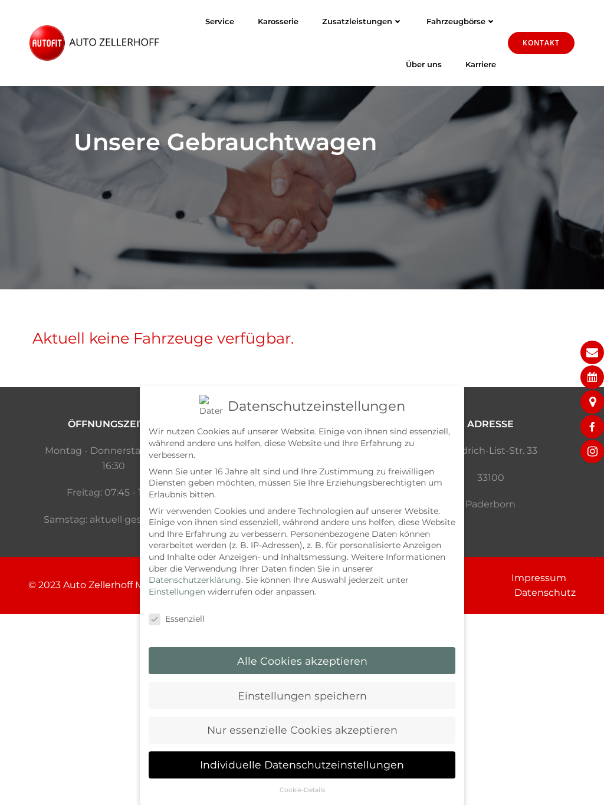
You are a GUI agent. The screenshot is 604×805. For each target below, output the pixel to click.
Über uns (424, 64)
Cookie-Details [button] (302, 790)
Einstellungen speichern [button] (302, 695)
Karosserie (278, 21)
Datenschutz (545, 592)
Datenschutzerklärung (195, 580)
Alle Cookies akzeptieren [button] (302, 661)
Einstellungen (177, 591)
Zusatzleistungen (357, 21)
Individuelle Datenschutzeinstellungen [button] (302, 764)
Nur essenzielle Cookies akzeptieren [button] (302, 730)
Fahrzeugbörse (455, 21)
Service (219, 21)
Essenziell (185, 618)
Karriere (480, 64)
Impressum (538, 577)
